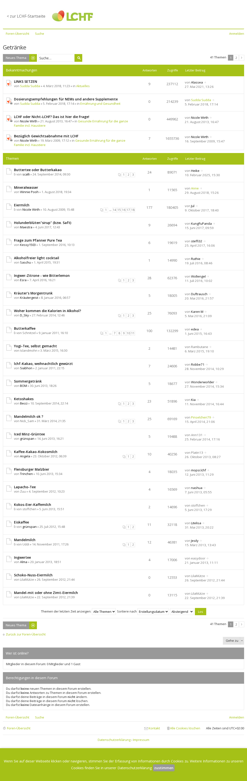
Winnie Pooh (29, 192)
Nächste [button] (241, 58)
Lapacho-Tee (25, 487)
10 (128, 333)
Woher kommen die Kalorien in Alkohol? (47, 310)
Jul (192, 206)
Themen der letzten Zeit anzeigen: (66, 611)
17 (128, 210)
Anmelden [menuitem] (236, 33)
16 (123, 210)
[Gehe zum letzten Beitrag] (205, 82)
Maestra (26, 227)
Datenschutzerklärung (114, 740)
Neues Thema (16, 58)
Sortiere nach (127, 611)
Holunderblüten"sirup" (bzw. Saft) (42, 222)
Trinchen (26, 474)
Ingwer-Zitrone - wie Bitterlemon (42, 275)
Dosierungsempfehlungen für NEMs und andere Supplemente (66, 99)
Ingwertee (22, 557)
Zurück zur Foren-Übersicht (26, 634)
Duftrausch (199, 294)
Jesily (195, 540)
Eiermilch (21, 205)
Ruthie (195, 259)
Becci (23, 403)
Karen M (197, 311)
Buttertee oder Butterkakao (38, 169)
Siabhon (26, 368)
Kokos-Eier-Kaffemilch (32, 504)
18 (133, 210)
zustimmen (163, 768)
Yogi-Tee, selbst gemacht (35, 346)
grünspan (27, 438)
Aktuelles (83, 86)
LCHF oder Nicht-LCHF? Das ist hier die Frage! (51, 116)
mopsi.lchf (198, 470)
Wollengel (198, 276)
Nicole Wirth (28, 121)
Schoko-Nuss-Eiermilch (33, 575)
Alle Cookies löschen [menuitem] (185, 728)
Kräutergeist (29, 297)
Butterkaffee (24, 328)
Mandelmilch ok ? (28, 416)
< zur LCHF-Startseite (26, 16)
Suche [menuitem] (39, 33)
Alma (23, 562)
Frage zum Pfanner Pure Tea (38, 240)
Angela (25, 456)
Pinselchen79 (201, 417)
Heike (195, 170)
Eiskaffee (21, 522)
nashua (196, 488)
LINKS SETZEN (25, 81)
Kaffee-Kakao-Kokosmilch (35, 451)
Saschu (25, 262)
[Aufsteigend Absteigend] (182, 611)
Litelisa (196, 523)
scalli (26, 174)
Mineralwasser (26, 187)
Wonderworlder (202, 382)
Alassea (197, 82)
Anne (195, 188)
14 (114, 210)
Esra (23, 280)
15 (119, 210)
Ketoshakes (24, 399)
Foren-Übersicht (18, 728)
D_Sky (24, 315)
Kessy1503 (28, 245)
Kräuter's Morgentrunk (33, 293)
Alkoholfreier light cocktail (36, 258)
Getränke (14, 47)
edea (195, 329)
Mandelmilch (24, 539)
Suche (78, 58)
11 (133, 333)
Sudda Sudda (30, 86)
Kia (193, 399)
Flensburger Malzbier (31, 469)
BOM (23, 386)
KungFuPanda (201, 223)
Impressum (141, 740)
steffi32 (196, 241)
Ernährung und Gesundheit (100, 103)
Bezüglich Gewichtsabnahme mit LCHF (46, 136)
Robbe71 (198, 364)
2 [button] (236, 58)
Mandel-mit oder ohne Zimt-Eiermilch (46, 592)
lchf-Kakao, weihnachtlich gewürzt (43, 363)
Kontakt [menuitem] (154, 728)
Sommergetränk (28, 381)
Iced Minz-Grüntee (29, 434)
